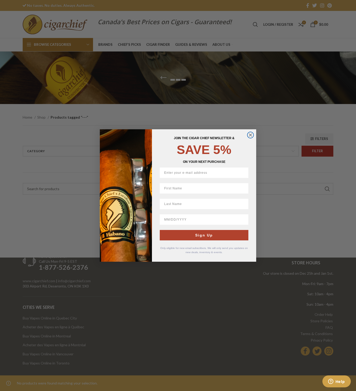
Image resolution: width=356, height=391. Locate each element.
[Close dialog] (250, 135)
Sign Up (204, 235)
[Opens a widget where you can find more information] (336, 381)
